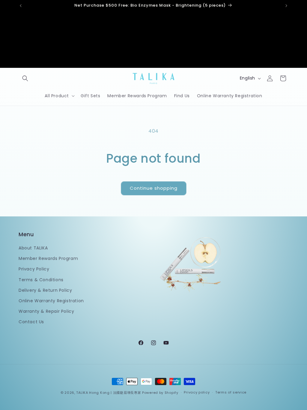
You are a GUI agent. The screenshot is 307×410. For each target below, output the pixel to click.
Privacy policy (197, 392)
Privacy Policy (34, 269)
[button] (25, 78)
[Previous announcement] (20, 5)
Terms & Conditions (41, 280)
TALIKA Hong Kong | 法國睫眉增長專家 (108, 392)
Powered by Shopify (160, 392)
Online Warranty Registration (51, 301)
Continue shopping (153, 188)
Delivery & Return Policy (45, 290)
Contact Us (31, 322)
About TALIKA (33, 248)
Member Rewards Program (48, 258)
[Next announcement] (286, 5)
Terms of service (230, 392)
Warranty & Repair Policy (46, 311)
